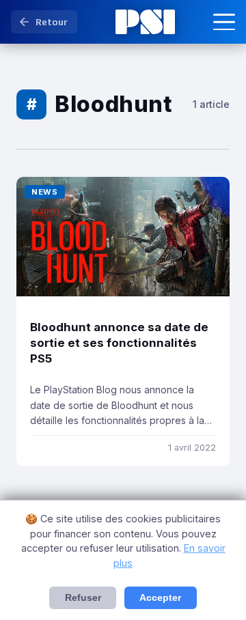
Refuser (83, 598)
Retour (52, 21)
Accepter (160, 598)
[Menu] (224, 22)
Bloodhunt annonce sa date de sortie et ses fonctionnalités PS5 (119, 342)
